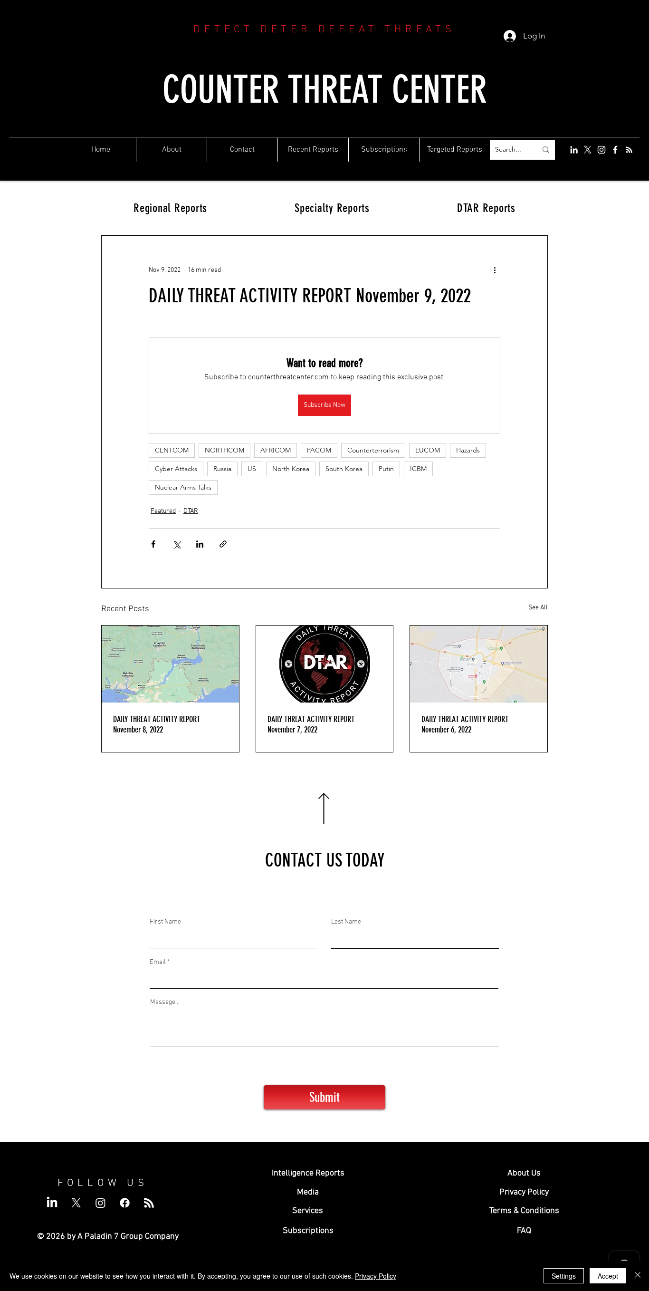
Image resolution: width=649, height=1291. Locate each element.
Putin (386, 468)
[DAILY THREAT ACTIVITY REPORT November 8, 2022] (170, 664)
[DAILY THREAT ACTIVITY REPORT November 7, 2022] (324, 664)
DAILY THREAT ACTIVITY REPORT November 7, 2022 (310, 724)
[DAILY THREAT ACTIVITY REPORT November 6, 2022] (478, 664)
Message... (165, 1002)
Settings (564, 1276)
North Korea (290, 468)
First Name (165, 922)
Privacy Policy (375, 1276)
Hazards (468, 450)
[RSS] (629, 150)
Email (158, 962)
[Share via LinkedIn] (199, 544)
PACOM (319, 450)
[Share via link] (223, 544)
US (252, 468)
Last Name (346, 922)
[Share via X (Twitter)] (176, 544)
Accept (608, 1276)
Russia (222, 468)
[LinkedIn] (574, 150)
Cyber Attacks (176, 468)
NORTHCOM (224, 450)
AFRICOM (275, 450)
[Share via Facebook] (153, 544)
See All (538, 608)
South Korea (344, 468)
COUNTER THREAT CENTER (324, 89)
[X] (587, 150)
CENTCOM (172, 450)
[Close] (637, 1275)
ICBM (418, 468)
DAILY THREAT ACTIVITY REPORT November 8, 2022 (156, 724)
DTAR (190, 511)
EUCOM (427, 450)
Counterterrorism (373, 450)
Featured (163, 511)
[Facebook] (615, 150)
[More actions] (494, 270)
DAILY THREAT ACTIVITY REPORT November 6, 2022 (464, 724)
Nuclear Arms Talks (183, 487)
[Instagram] (601, 150)
